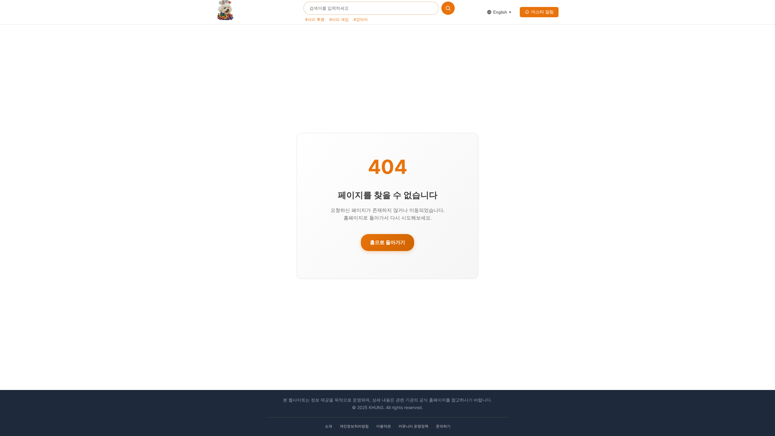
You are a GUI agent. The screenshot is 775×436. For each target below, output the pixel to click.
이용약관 (383, 426)
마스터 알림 (542, 11)
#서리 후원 (315, 19)
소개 (328, 426)
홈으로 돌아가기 (387, 242)
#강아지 (361, 19)
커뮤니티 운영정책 (413, 426)
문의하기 (443, 426)
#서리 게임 (339, 19)
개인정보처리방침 (354, 426)
